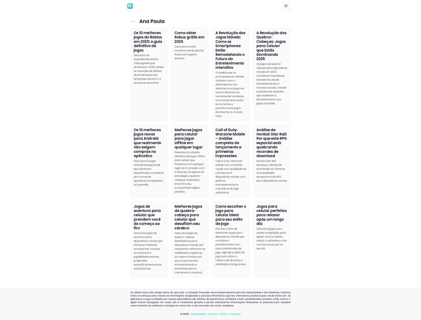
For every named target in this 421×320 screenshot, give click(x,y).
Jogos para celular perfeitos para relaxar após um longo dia (271, 215)
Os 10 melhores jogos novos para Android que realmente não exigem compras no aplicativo (147, 142)
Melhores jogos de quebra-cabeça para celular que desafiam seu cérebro (188, 217)
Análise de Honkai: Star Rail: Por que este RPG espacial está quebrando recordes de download (271, 142)
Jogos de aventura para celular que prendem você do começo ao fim (147, 217)
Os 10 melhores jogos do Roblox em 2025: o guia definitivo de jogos (148, 41)
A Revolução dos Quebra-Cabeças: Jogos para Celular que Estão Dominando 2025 (271, 45)
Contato (235, 314)
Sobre (223, 314)
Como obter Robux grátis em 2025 (189, 37)
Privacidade (198, 314)
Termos (213, 314)
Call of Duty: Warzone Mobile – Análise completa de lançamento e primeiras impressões (230, 142)
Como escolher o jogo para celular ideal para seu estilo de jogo (230, 215)
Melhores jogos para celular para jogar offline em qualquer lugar (188, 138)
